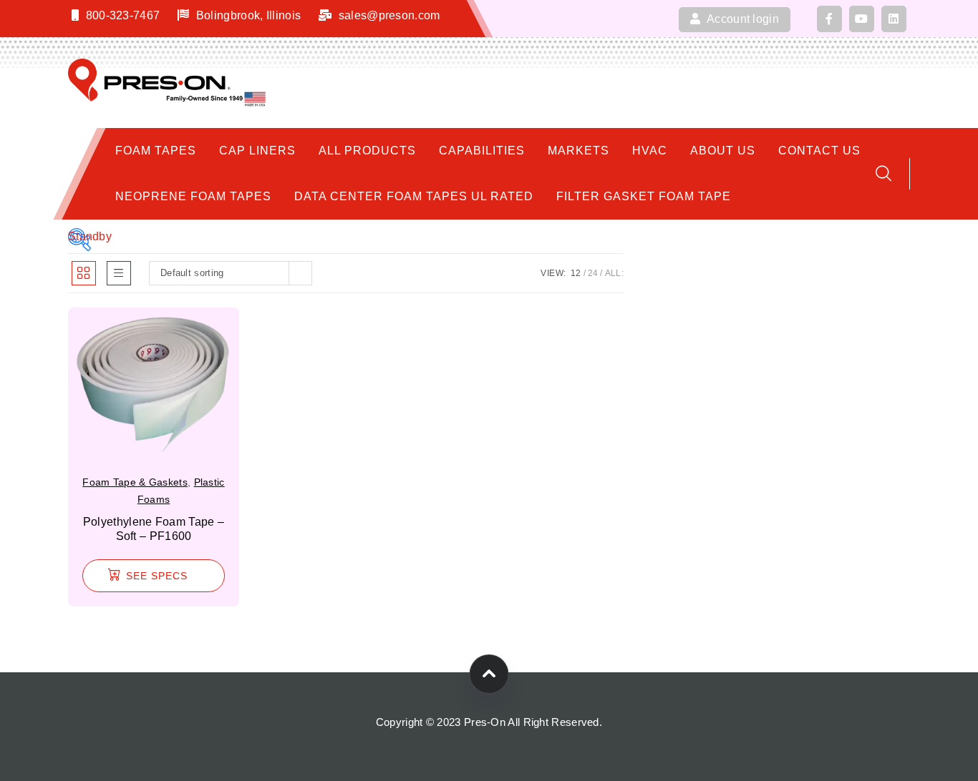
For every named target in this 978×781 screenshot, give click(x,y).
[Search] (883, 173)
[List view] (119, 273)
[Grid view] (84, 273)
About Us (722, 150)
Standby (79, 236)
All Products (367, 150)
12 (576, 273)
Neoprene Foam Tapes (193, 196)
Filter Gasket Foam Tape (643, 196)
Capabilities (482, 150)
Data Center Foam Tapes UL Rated (413, 196)
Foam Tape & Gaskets (135, 482)
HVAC (649, 150)
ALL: (614, 273)
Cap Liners (257, 150)
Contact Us (819, 150)
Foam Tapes (155, 150)
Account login (742, 19)
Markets (578, 150)
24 (593, 273)
